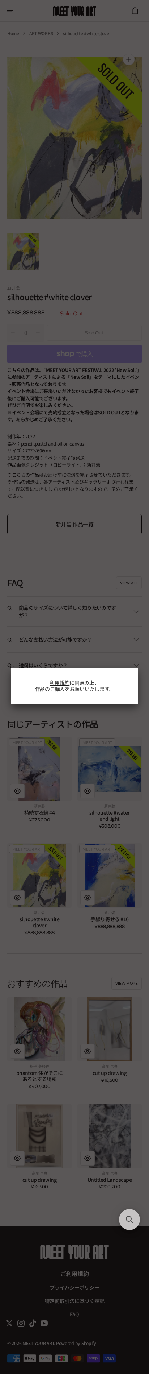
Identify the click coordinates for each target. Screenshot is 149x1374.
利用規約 (59, 682)
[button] (129, 1219)
